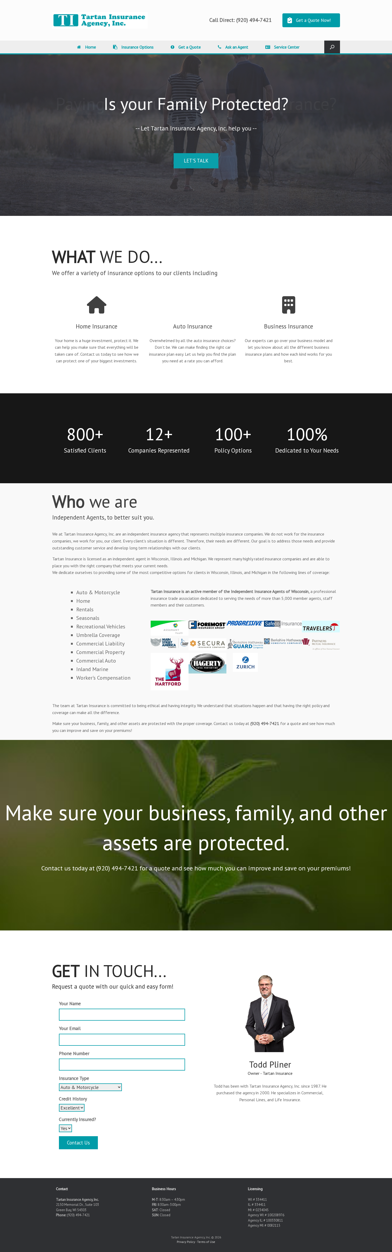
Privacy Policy (186, 1242)
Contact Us (78, 1142)
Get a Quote (189, 47)
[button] (332, 47)
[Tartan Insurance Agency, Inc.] (100, 20)
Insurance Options (137, 47)
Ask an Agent (236, 47)
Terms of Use (206, 1242)
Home (90, 47)
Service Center (286, 47)
